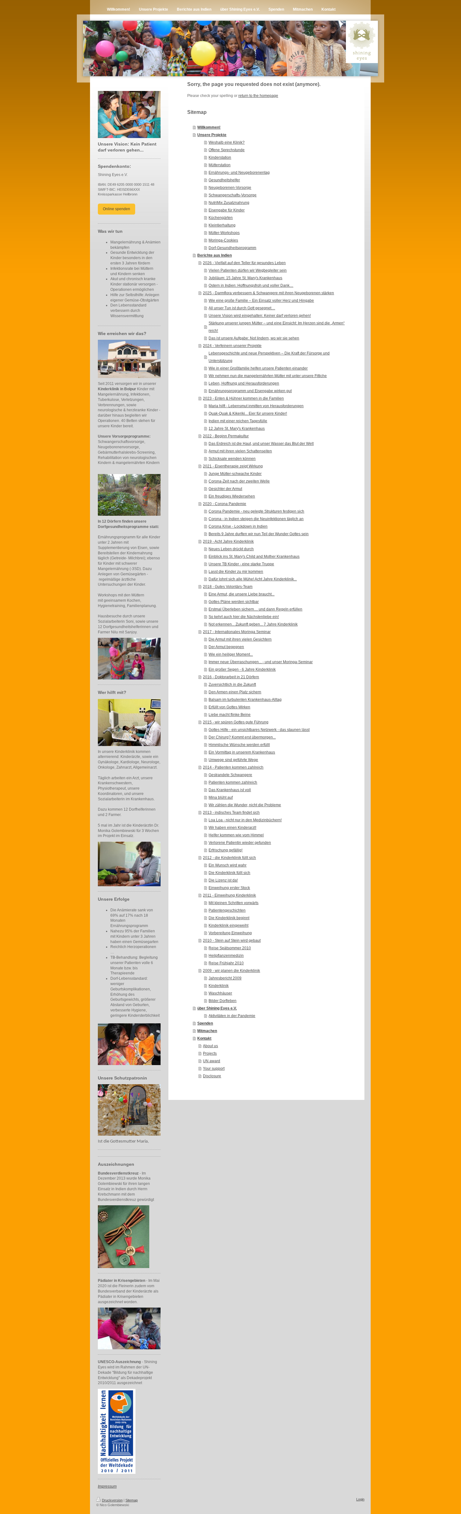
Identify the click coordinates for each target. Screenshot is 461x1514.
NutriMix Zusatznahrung (229, 202)
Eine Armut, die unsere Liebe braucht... (241, 594)
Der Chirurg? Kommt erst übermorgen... (242, 737)
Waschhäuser (220, 993)
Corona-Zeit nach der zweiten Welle (239, 481)
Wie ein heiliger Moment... (231, 654)
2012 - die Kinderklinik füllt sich (229, 858)
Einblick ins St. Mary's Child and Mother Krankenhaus (254, 556)
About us (210, 1046)
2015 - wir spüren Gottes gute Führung (235, 722)
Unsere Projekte (211, 135)
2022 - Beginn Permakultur (226, 436)
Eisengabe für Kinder (227, 210)
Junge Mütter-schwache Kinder (235, 474)
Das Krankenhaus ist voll (230, 790)
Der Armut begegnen (226, 647)
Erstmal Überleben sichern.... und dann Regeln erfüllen (255, 609)
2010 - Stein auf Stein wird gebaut (232, 940)
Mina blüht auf (221, 797)
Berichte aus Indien (214, 255)
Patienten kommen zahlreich (233, 782)
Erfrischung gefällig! (225, 850)
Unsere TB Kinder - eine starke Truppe (241, 564)
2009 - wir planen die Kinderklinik (231, 970)
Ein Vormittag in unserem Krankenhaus (242, 752)
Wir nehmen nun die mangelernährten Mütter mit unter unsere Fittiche (268, 376)
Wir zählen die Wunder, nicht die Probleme (245, 805)
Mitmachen (207, 1031)
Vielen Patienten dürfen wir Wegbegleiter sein (248, 270)
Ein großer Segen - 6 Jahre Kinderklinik (242, 669)
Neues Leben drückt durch (231, 549)
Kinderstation (220, 157)
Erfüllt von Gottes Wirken (229, 707)
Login (360, 1499)
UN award (211, 1061)
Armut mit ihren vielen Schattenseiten (240, 451)
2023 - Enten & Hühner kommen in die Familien (243, 398)
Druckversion (112, 1500)
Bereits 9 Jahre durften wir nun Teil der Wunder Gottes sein (259, 534)
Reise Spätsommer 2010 (230, 948)
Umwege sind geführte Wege (233, 760)
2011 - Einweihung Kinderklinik (229, 895)
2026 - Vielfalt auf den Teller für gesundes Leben (244, 263)
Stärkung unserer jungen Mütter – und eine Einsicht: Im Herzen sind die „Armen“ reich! (277, 327)
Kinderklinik (219, 986)
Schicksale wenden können (232, 458)
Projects (210, 1053)
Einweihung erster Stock (229, 888)
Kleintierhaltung (222, 225)
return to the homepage (258, 95)
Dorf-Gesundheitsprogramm (232, 248)
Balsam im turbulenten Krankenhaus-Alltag (245, 699)
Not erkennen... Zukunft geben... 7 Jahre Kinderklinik (253, 624)
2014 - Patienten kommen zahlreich (233, 767)
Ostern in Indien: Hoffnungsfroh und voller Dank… (251, 285)
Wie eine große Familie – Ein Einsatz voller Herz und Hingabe (261, 300)
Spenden (205, 1023)
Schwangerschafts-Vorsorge (233, 195)
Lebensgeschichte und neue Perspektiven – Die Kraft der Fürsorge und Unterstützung (269, 357)
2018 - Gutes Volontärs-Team (227, 586)
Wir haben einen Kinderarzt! (232, 827)
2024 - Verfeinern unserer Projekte (232, 346)
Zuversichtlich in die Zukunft (232, 684)
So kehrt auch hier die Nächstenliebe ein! (244, 617)
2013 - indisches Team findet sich (231, 812)
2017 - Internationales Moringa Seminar (237, 632)
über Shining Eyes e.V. (217, 1008)
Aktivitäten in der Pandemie (232, 1016)
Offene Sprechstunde (227, 150)
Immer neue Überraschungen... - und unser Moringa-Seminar (261, 662)
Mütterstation (219, 165)
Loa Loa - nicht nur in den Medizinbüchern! (245, 820)
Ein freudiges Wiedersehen (232, 496)
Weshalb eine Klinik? (227, 142)
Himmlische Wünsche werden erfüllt (239, 745)
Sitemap (131, 1500)
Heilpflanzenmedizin (226, 955)
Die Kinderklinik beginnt (229, 918)
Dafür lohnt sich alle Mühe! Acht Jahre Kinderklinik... (253, 579)
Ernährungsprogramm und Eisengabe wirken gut (250, 391)
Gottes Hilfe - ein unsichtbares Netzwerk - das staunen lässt (259, 730)
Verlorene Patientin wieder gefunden (240, 842)
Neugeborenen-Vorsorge (230, 187)
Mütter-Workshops (224, 233)
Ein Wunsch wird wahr (227, 865)
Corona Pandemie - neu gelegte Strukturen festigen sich (256, 511)
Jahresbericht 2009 (225, 978)
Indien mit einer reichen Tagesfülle (238, 421)
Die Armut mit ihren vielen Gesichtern (240, 639)
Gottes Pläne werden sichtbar (234, 602)
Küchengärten (221, 218)
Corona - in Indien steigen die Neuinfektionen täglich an (256, 519)
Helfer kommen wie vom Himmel (236, 835)
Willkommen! (208, 127)
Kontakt (204, 1038)
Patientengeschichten (227, 910)
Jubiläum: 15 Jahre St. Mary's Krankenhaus (245, 278)
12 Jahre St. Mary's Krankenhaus (237, 428)
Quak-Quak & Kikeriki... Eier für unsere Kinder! (248, 413)
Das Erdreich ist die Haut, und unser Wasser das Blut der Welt (261, 443)
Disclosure (212, 1076)
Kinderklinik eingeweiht (228, 925)
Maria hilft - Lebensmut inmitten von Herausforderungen (256, 406)
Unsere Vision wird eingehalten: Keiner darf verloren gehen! (260, 315)
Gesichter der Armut (225, 489)
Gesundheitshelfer (224, 180)
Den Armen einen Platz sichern (235, 692)
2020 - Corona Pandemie (224, 504)
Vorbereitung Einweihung (230, 933)
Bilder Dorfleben (222, 1001)
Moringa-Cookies (223, 240)
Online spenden (116, 209)
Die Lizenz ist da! (223, 880)
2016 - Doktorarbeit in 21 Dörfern (231, 677)
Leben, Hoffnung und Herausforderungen (244, 383)
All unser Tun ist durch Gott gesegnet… (242, 308)
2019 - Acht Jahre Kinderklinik (228, 541)
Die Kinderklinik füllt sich (229, 873)
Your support (214, 1068)
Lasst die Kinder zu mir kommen (236, 571)
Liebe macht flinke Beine (230, 714)
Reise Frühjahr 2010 (226, 963)
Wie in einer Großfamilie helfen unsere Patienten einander (258, 368)
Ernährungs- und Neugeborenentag (239, 172)
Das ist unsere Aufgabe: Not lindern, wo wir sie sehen (254, 338)
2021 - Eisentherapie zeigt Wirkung (233, 466)
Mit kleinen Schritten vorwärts (233, 903)
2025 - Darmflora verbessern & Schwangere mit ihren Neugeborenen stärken (268, 293)
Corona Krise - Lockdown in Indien (238, 526)
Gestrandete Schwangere (230, 775)
